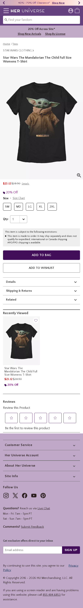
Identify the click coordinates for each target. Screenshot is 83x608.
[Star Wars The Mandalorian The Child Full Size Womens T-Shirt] (21, 340)
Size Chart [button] (19, 198)
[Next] (79, 2)
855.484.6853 (52, 594)
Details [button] (25, 183)
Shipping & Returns (19, 290)
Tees (15, 43)
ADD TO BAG (41, 255)
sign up (71, 550)
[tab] (41, 123)
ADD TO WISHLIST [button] (41, 268)
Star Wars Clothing (17, 50)
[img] (6, 496)
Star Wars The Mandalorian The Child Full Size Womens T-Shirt (20, 371)
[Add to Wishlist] (36, 320)
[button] (5, 10)
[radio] (7, 207)
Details (11, 282)
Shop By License (55, 34)
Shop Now (58, 2)
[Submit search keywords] (6, 20)
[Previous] (4, 2)
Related (11, 299)
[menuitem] (77, 10)
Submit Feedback (32, 527)
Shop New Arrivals (29, 34)
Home (6, 43)
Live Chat (43, 508)
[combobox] (41, 20)
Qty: (5, 219)
